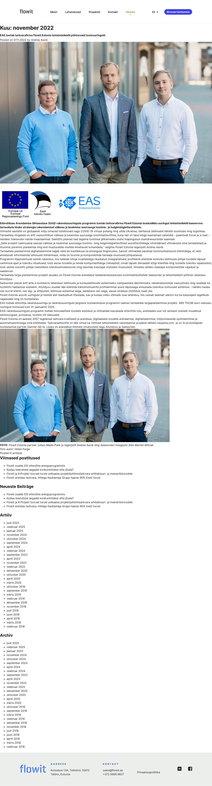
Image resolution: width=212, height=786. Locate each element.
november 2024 (17, 534)
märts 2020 (14, 582)
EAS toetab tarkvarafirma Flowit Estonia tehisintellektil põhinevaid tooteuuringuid (52, 35)
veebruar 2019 (16, 598)
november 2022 (17, 562)
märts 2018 (14, 622)
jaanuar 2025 (15, 530)
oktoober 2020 (16, 574)
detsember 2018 (17, 602)
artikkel (17, 453)
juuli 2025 (13, 522)
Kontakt (113, 12)
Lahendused (73, 12)
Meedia (130, 12)
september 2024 (17, 542)
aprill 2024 (13, 546)
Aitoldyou (6, 279)
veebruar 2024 (16, 550)
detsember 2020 (17, 570)
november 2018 (16, 606)
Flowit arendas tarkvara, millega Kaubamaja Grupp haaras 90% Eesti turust (53, 477)
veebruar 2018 (16, 626)
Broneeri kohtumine (178, 11)
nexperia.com (165, 322)
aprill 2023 (13, 558)
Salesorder (155, 275)
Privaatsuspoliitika (148, 772)
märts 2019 (14, 594)
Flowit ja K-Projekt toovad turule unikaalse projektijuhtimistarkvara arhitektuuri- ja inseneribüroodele (69, 473)
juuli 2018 (13, 610)
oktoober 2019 (16, 586)
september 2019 (17, 590)
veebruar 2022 (16, 566)
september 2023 (17, 554)
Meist (53, 12)
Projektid (94, 12)
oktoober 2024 (16, 538)
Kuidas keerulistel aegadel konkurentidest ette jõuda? (40, 469)
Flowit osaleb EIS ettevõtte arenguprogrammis (36, 465)
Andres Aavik (39, 40)
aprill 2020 (13, 578)
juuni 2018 (13, 614)
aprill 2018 (13, 618)
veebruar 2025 (16, 526)
